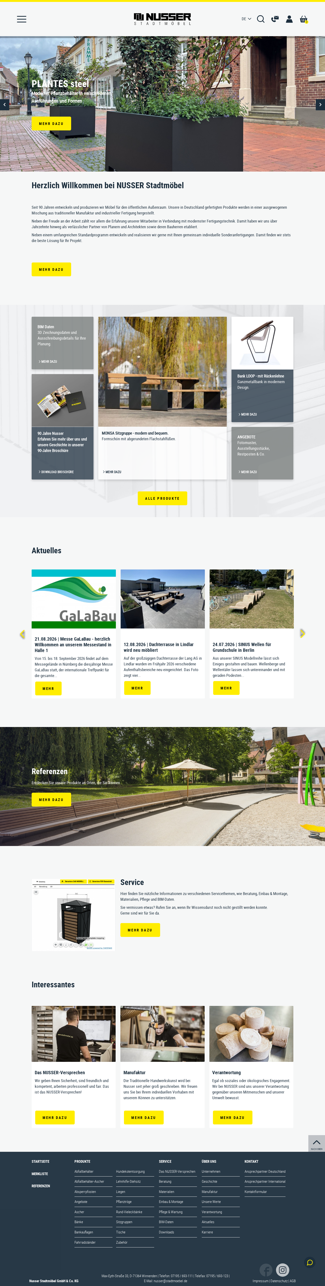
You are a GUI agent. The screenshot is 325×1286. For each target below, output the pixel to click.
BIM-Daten (166, 1221)
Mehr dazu (51, 123)
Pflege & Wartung (170, 1211)
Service (165, 1161)
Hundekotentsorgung (130, 1171)
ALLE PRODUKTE (162, 498)
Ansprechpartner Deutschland (265, 1171)
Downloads (166, 1232)
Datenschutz (279, 1280)
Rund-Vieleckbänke (129, 1211)
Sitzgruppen (124, 1221)
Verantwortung (212, 1211)
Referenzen (41, 1185)
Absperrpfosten (85, 1191)
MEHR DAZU (51, 269)
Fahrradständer (85, 1242)
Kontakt (251, 1161)
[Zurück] (22, 634)
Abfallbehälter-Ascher (89, 1181)
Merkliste (40, 1173)
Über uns (209, 1161)
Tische (120, 1232)
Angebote (80, 1201)
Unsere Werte (211, 1201)
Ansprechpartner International (265, 1181)
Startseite (40, 1161)
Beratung (165, 1181)
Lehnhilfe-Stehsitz (128, 1181)
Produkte (82, 1161)
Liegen (120, 1191)
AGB (293, 1280)
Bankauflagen (83, 1232)
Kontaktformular (256, 1191)
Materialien (166, 1191)
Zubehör (122, 1242)
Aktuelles (208, 1221)
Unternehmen (211, 1171)
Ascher (79, 1211)
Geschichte (209, 1181)
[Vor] (303, 634)
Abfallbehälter (84, 1171)
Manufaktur (210, 1191)
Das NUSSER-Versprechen (177, 1171)
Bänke (78, 1221)
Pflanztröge (124, 1201)
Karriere (207, 1232)
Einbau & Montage (171, 1201)
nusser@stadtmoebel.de (170, 1280)
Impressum (260, 1280)
